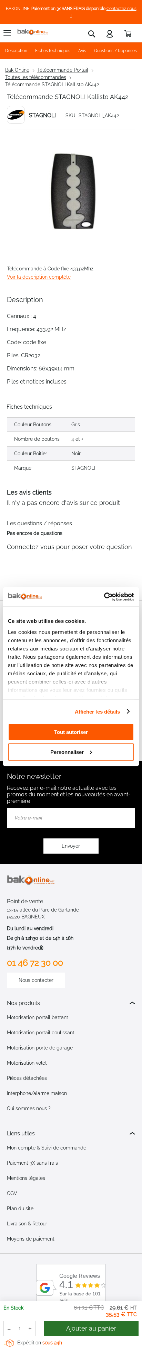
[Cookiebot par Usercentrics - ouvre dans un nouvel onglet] (104, 596)
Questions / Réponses (115, 50)
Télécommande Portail (62, 70)
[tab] (71, 1003)
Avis (82, 50)
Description (16, 50)
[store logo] (32, 32)
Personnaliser (67, 752)
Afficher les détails (97, 711)
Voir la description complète (39, 277)
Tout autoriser (71, 732)
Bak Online (17, 70)
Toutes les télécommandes (35, 77)
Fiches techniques (52, 50)
